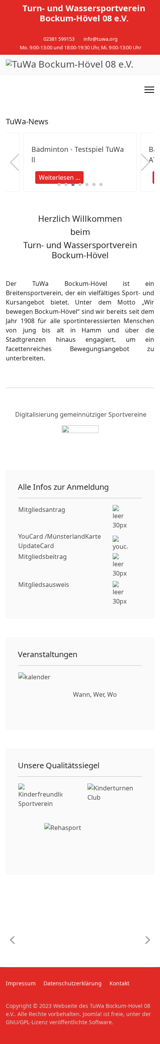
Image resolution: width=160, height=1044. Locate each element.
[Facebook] (74, 30)
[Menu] (149, 89)
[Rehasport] (80, 842)
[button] (59, 184)
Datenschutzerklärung (72, 983)
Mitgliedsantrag (41, 509)
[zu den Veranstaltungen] (40, 694)
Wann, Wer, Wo (95, 694)
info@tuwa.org (100, 39)
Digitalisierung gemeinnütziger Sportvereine (80, 414)
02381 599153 (59, 39)
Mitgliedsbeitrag (42, 556)
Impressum (21, 983)
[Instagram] (86, 30)
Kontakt (119, 983)
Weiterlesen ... (59, 177)
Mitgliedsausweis (43, 584)
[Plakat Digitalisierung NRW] (80, 444)
